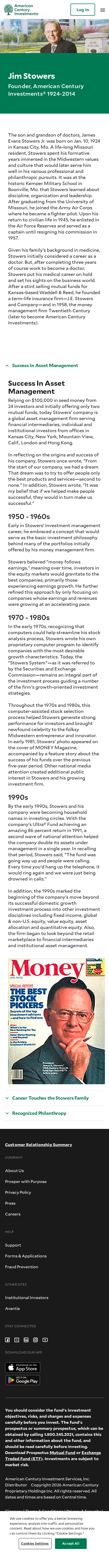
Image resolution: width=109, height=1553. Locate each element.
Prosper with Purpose (26, 1181)
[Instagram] (35, 1339)
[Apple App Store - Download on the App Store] (22, 1366)
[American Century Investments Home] (19, 9)
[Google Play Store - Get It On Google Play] (23, 1379)
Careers (13, 1213)
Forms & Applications (26, 1255)
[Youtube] (45, 1339)
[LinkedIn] (26, 1339)
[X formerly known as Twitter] (16, 1339)
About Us (14, 1170)
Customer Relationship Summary (38, 1144)
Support (13, 1245)
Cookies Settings (35, 1543)
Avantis (12, 1308)
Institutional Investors (26, 1297)
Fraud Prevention (21, 1266)
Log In (83, 9)
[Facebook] (7, 1339)
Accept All (70, 1543)
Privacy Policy (18, 1192)
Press (10, 1203)
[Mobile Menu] (102, 9)
